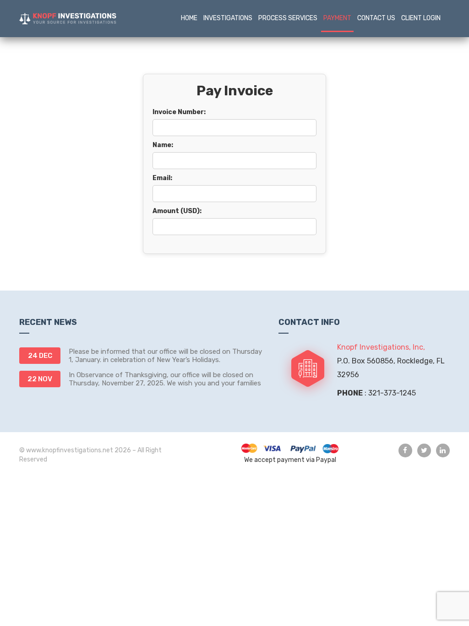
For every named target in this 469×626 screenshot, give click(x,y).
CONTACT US (376, 18)
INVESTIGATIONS (227, 18)
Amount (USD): (177, 211)
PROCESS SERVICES (287, 18)
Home (189, 18)
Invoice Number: (179, 112)
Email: (162, 178)
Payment (337, 18)
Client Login (421, 18)
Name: (163, 145)
